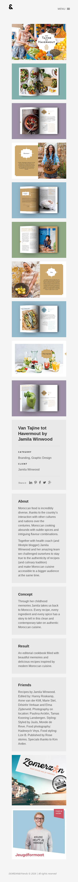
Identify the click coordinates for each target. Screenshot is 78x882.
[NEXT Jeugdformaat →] (39, 834)
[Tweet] (44, 482)
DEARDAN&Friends (11, 7)
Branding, (24, 457)
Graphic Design (41, 457)
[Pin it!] (35, 482)
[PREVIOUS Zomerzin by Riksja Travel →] (39, 780)
